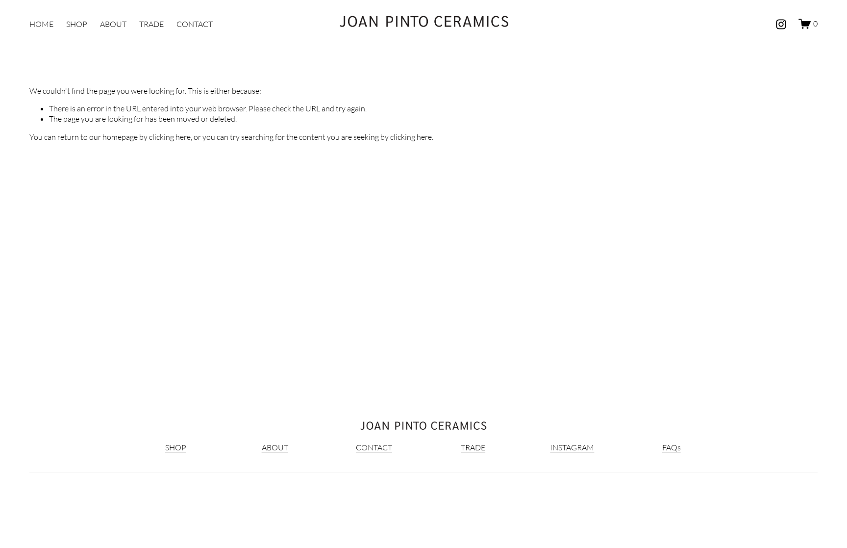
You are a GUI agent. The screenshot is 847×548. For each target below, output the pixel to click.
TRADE (151, 24)
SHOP (76, 24)
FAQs (671, 447)
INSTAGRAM (572, 447)
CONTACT (194, 24)
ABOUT (113, 24)
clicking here (170, 137)
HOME (41, 24)
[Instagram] (781, 24)
